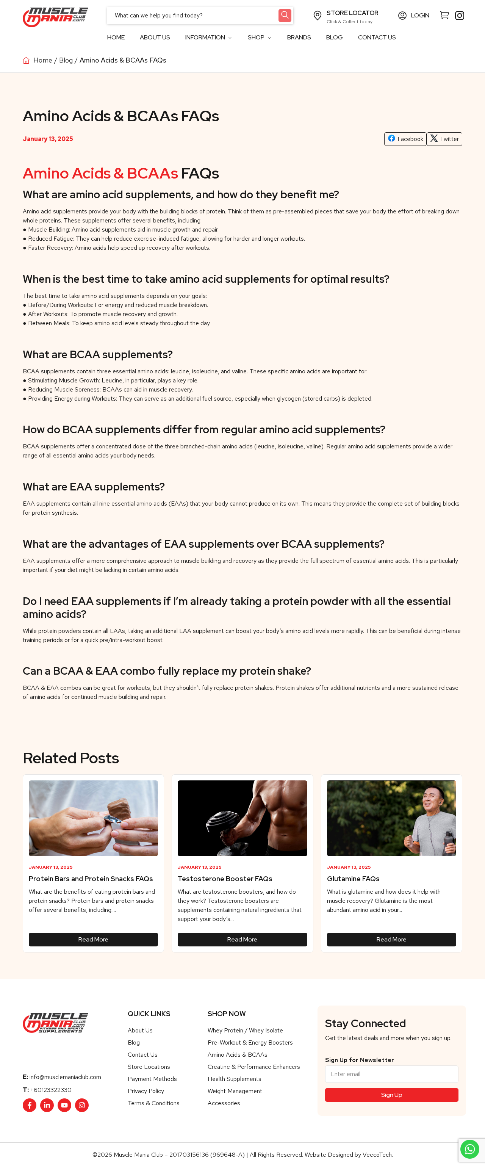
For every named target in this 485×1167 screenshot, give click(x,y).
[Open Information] (230, 38)
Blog (66, 60)
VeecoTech (377, 1155)
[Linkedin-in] (47, 1105)
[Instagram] (82, 1105)
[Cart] (444, 15)
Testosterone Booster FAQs (225, 878)
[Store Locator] (317, 15)
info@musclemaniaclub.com (65, 1077)
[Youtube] (64, 1105)
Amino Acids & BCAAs (100, 173)
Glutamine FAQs (353, 878)
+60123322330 (51, 1090)
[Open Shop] (269, 38)
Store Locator (353, 13)
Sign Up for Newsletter (359, 1060)
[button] (405, 139)
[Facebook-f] (29, 1105)
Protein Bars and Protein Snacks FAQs (91, 878)
